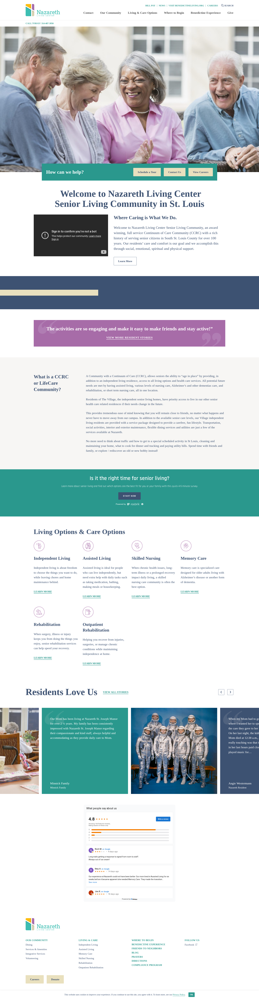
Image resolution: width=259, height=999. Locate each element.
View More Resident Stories (129, 337)
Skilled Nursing (86, 958)
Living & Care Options (142, 12)
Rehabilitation (85, 963)
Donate (55, 979)
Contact (88, 12)
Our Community (110, 12)
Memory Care (85, 953)
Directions (139, 961)
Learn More (125, 261)
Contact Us (174, 172)
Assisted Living (86, 949)
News (162, 6)
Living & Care (88, 940)
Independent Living (88, 944)
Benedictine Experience (206, 12)
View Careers (200, 172)
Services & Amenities (36, 949)
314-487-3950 (47, 23)
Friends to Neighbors (147, 948)
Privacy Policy (179, 994)
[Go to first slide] (230, 692)
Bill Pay (150, 6)
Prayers (137, 956)
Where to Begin (174, 12)
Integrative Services (35, 953)
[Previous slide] (221, 692)
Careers (212, 6)
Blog (135, 952)
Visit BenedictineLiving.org (186, 6)
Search (228, 5)
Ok (191, 994)
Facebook (190, 944)
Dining (29, 944)
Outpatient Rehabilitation (91, 967)
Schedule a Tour (147, 172)
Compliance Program (147, 965)
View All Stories (115, 692)
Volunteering (32, 958)
